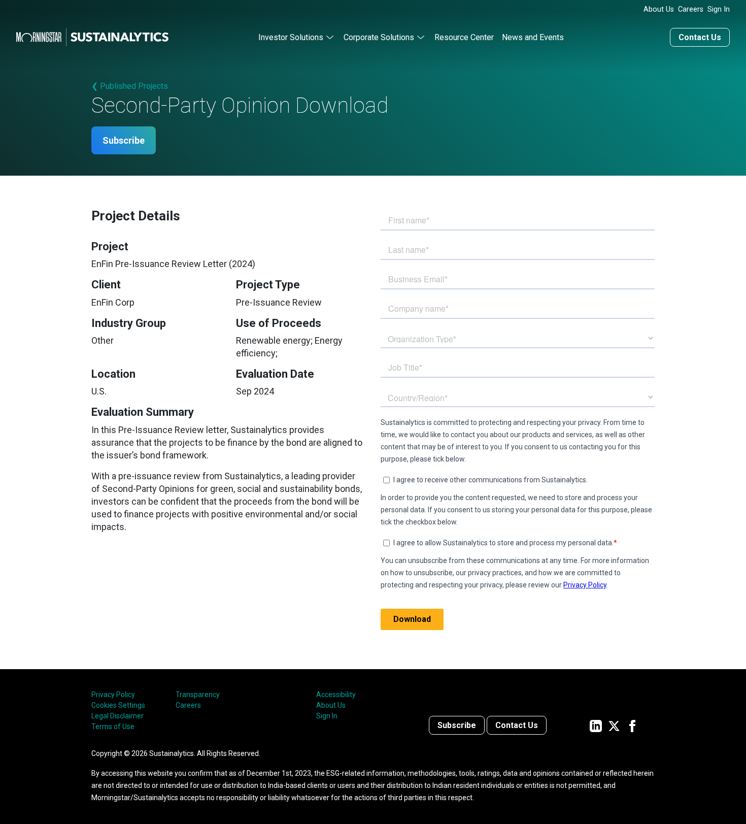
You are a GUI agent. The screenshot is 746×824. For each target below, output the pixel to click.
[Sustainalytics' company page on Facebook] (632, 725)
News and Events (533, 37)
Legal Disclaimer (117, 716)
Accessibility (336, 694)
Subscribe (124, 140)
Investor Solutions (290, 37)
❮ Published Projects (129, 86)
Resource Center (464, 37)
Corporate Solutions (379, 37)
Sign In (718, 9)
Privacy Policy (113, 694)
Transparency (198, 694)
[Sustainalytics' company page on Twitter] (614, 725)
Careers (690, 9)
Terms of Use (112, 726)
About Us (658, 9)
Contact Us (700, 37)
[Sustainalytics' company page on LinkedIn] (596, 725)
